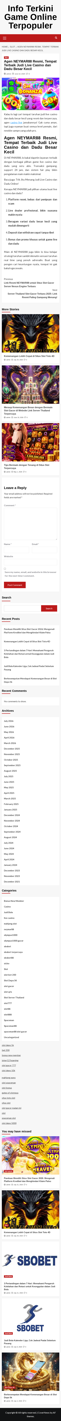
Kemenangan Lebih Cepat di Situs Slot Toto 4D (29, 356)
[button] (5, 37)
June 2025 (9, 782)
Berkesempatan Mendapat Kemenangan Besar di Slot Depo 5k (30, 680)
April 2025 (9, 793)
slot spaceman (9, 1082)
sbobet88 (9, 957)
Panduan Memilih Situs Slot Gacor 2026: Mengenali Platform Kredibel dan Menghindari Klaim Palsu (29, 631)
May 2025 (9, 787)
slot (4, 1113)
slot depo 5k (8, 1045)
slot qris (8, 992)
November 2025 (12, 754)
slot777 (8, 1003)
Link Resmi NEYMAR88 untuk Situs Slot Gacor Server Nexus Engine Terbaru (29, 283)
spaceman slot (9, 1118)
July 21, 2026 (18, 1293)
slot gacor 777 (9, 1065)
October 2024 (11, 826)
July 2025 (8, 776)
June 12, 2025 (20, 74)
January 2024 (10, 865)
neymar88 (9, 929)
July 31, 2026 (18, 1185)
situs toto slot (8, 1097)
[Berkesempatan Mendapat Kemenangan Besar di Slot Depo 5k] (30, 1372)
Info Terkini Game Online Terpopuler (30, 17)
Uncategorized (11, 1037)
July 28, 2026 (18, 360)
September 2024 (12, 831)
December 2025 (12, 748)
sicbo (6, 963)
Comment (10, 505)
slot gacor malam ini (11, 1108)
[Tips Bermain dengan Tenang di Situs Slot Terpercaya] (30, 442)
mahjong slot (10, 923)
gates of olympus (10, 1092)
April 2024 (9, 859)
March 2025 (10, 798)
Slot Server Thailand (14, 997)
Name (8, 544)
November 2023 (12, 876)
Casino (7, 906)
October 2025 (11, 759)
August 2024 (10, 837)
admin (8, 74)
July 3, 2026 (18, 1401)
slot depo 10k (8, 1070)
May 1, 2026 (18, 472)
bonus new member (11, 1055)
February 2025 (11, 804)
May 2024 (9, 854)
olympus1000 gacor (13, 940)
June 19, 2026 (18, 417)
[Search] (56, 37)
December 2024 (12, 815)
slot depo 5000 (9, 1123)
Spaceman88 (10, 1026)
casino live (16, 122)
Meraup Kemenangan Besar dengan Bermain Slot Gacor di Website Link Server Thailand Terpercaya (28, 410)
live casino (9, 918)
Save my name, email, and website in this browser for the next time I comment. (30, 574)
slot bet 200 (10, 974)
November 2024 (12, 820)
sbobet (7, 946)
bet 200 (6, 1050)
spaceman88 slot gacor (15, 1031)
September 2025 (12, 765)
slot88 (7, 1009)
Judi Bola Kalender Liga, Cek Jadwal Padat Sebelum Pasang (29, 668)
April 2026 (9, 737)
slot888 (8, 1014)
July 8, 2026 (18, 1347)
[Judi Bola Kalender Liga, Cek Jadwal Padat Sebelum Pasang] (30, 1317)
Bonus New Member (14, 901)
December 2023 (12, 870)
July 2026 (8, 721)
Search (6, 597)
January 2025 (10, 809)
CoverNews (44, 1412)
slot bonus (7, 1087)
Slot (6, 57)
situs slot (6, 1102)
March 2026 (10, 743)
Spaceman (9, 1020)
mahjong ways (9, 1077)
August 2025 (10, 771)
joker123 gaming (10, 1060)
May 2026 (9, 732)
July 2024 (8, 843)
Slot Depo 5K (10, 980)
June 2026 (9, 726)
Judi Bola (8, 912)
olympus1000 (10, 935)
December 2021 (12, 881)
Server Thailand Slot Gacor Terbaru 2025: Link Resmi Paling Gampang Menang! (32, 294)
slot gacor (9, 986)
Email (35, 544)
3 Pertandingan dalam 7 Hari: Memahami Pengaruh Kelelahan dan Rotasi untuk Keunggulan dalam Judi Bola (29, 653)
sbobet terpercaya (13, 952)
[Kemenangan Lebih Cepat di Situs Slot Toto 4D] (30, 333)
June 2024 (9, 848)
